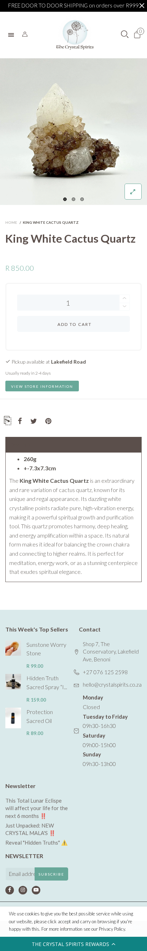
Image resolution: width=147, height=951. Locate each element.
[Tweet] (33, 421)
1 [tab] (65, 199)
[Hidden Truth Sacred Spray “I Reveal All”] (13, 682)
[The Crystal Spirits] (75, 34)
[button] (73, 944)
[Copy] (7, 421)
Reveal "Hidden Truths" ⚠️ (36, 842)
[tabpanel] (73, 131)
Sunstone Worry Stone (46, 649)
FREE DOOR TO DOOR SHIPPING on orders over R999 (73, 5)
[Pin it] (48, 421)
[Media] (133, 192)
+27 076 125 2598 (105, 672)
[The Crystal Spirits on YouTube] (36, 890)
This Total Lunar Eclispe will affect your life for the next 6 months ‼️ (36, 808)
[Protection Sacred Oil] (13, 718)
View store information (42, 386)
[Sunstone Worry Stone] (13, 648)
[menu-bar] (12, 35)
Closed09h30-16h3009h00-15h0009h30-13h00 (105, 730)
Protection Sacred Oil (39, 716)
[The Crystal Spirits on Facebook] (9, 890)
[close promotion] (141, 5)
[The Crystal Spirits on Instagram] (23, 890)
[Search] (24, 34)
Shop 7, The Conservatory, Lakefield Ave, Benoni (111, 651)
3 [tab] (82, 199)
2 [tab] (73, 199)
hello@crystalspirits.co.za (112, 684)
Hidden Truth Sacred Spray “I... (46, 682)
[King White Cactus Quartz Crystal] (73, 131)
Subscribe (51, 874)
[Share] (20, 421)
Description (22, 445)
